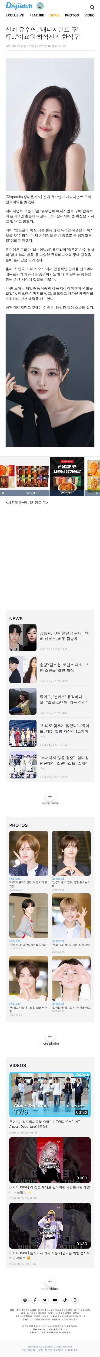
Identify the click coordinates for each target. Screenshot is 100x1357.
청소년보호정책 (54, 1350)
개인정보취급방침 (32, 1350)
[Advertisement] (50, 558)
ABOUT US (71, 1350)
